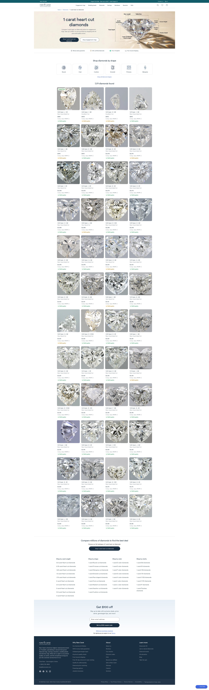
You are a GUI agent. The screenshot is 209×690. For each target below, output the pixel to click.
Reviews (108, 649)
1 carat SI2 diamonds (143, 563)
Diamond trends (144, 651)
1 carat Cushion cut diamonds (97, 592)
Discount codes (110, 654)
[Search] (158, 5)
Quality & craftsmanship (80, 662)
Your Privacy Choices (116, 682)
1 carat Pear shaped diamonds (98, 577)
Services (108, 671)
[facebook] (40, 671)
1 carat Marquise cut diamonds (98, 570)
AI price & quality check (79, 654)
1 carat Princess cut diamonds (98, 566)
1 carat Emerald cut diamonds (97, 574)
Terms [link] (113, 633)
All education (143, 654)
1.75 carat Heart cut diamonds (65, 577)
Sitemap (108, 665)
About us (108, 646)
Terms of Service (128, 682)
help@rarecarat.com (45, 667)
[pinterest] (43, 671)
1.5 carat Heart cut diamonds (65, 574)
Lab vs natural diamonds (146, 649)
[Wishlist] (162, 5)
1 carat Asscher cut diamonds (97, 588)
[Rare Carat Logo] (45, 5)
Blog (140, 657)
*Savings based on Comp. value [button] (152, 682)
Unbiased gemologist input (80, 651)
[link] (43, 1)
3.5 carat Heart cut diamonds (65, 592)
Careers (108, 668)
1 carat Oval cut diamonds (96, 581)
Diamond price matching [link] (80, 665)
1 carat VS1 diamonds (143, 574)
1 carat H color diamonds (120, 577)
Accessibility (138, 682)
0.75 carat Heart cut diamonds (66, 566)
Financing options (78, 668)
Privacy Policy (104, 682)
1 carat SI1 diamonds (143, 566)
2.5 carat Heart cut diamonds (65, 585)
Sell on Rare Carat (111, 662)
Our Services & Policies (79, 646)
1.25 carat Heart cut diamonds (66, 570)
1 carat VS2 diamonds (143, 570)
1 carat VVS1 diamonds (144, 581)
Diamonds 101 (143, 646)
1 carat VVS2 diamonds (144, 577)
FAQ (107, 657)
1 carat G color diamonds (121, 574)
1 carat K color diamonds (120, 588)
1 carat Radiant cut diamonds (97, 585)
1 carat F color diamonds (120, 570)
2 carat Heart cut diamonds (65, 581)
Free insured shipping (79, 657)
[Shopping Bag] (167, 5)
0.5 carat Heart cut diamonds (65, 563)
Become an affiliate (111, 660)
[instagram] (50, 671)
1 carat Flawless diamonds (142, 589)
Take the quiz (143, 660)
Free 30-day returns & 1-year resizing (83, 660)
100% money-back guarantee (81, 649)
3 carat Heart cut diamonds (65, 588)
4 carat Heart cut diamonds (65, 596)
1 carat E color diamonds (120, 566)
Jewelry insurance (78, 671)
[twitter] (47, 671)
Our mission (109, 651)
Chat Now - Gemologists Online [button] (48, 661)
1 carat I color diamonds (120, 581)
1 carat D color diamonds (120, 563)
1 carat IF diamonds (143, 585)
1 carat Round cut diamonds (97, 563)
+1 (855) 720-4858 (44, 664)
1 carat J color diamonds (120, 585)
